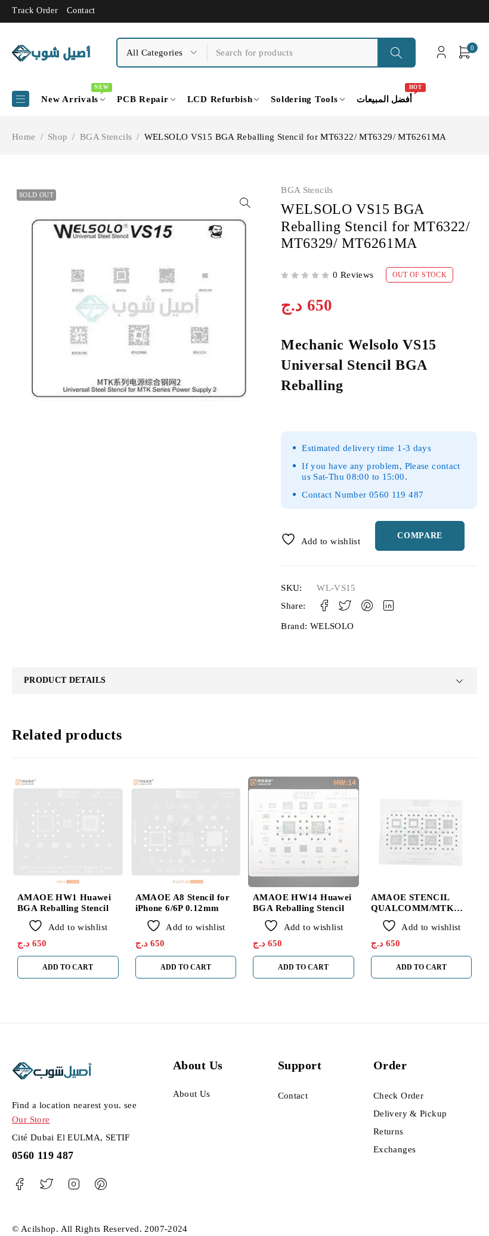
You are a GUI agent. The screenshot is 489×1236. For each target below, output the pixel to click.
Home (24, 137)
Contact (81, 10)
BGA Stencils (106, 137)
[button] (245, 202)
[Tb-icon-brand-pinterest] (100, 1184)
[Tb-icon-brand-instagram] (73, 1184)
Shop (58, 137)
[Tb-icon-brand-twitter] (46, 1184)
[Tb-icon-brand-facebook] (19, 1184)
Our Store (30, 1119)
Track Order (35, 10)
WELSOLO (332, 626)
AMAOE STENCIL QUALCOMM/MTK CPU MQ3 (412, 908)
